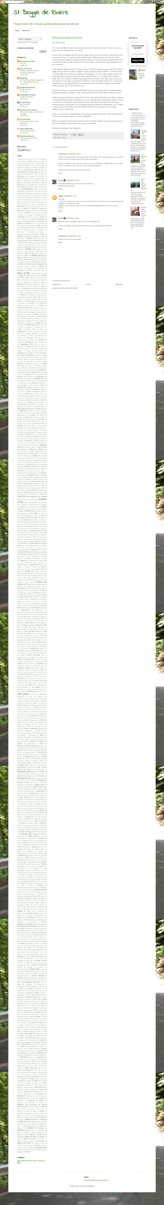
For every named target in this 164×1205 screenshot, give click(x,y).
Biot (43, 247)
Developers (29, 406)
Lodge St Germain (23, 707)
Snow (21, 1001)
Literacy (19, 703)
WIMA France (42, 1134)
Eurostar (30, 464)
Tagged (22, 1046)
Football (44, 496)
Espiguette (37, 460)
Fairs (25, 473)
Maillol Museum (21, 722)
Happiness (23, 560)
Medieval (41, 741)
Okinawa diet (40, 814)
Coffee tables (23, 359)
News (42, 797)
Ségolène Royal (22, 978)
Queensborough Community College (28, 902)
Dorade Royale (31, 428)
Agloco (19, 180)
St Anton (34, 1018)
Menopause (20, 748)
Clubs (37, 355)
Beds (20, 242)
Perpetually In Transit (27, 95)
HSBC (37, 597)
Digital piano (23, 410)
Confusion (20, 378)
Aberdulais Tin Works (30, 167)
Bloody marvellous (35, 257)
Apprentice (20, 206)
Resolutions (29, 924)
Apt (28, 206)
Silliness (31, 988)
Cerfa (45, 323)
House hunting (42, 595)
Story (20, 1033)
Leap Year (27, 680)
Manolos (37, 726)
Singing (19, 990)
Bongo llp (35, 262)
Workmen (34, 1139)
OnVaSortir (28, 821)
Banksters (20, 234)
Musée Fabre (39, 784)
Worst (19, 1141)
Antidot (26, 202)
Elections (41, 449)
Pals (36, 831)
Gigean (36, 528)
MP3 (43, 778)
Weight (32, 1130)
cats (29, 318)
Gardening (26, 520)
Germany (22, 528)
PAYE (19, 840)
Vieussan (31, 1109)
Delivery (30, 402)
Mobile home (36, 756)
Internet (19, 623)
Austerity (25, 219)
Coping (21, 380)
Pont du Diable (33, 870)
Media (42, 739)
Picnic (22, 855)
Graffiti (37, 541)
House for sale (30, 595)
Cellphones (30, 323)
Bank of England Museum (26, 229)
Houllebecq (43, 593)
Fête (35, 479)
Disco (42, 415)
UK (36, 1087)
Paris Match (21, 836)
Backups (19, 225)
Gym (45, 554)
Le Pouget (30, 678)
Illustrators (27, 607)
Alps (18, 189)
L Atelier (21, 646)
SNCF (45, 999)
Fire (29, 485)
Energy (27, 456)
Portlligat (22, 874)
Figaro (40, 481)
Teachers (44, 1048)
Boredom (20, 266)
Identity (25, 605)
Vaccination (40, 1094)
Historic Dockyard (39, 577)
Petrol (27, 847)
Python (35, 898)
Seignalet (33, 978)
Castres (36, 314)
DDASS (35, 400)
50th (43, 163)
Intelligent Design (39, 618)
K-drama (37, 640)
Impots (45, 607)
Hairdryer (20, 558)
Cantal (43, 297)
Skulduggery (21, 995)
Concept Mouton (39, 374)
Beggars (38, 242)
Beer (26, 242)
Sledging (42, 995)
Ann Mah (27, 195)
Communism (31, 370)
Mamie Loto (30, 724)
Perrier (19, 844)
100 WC (32, 159)
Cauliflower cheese (39, 318)
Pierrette (30, 855)
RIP (24, 930)
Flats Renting (21, 490)
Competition (41, 370)
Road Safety (25, 932)
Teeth (39, 1050)
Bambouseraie (40, 227)
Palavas (29, 831)
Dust (43, 436)
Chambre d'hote (39, 327)
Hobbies (19, 582)
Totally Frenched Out (27, 87)
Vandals (19, 1098)
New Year (23, 797)
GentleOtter (29, 526)
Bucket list (28, 280)
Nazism (19, 793)
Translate (34, 42)
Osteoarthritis (32, 825)
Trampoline (43, 1076)
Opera (36, 821)
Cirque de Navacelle (31, 348)
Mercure (29, 748)
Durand (36, 436)
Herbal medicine (22, 573)
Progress (44, 887)
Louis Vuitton (43, 711)
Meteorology (34, 750)
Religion (19, 917)
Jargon (39, 631)
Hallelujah (28, 558)
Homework (30, 586)
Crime (29, 391)
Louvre (29, 713)
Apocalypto (40, 204)
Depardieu (41, 404)
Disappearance (21, 415)
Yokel (43, 1145)
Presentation (43, 881)
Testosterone (43, 1055)
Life (19, 694)
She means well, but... (28, 61)
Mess (19, 750)
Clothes (22, 355)
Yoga (36, 1145)
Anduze (38, 191)
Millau (19, 754)
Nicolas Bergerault (34, 801)
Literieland (27, 703)
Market (26, 728)
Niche (24, 801)
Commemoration (42, 368)
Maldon (19, 724)
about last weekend (27, 136)
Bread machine (29, 275)
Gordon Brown (33, 534)
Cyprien (38, 396)
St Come (42, 1018)
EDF (35, 445)
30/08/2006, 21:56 (74, 154)
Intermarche (29, 620)
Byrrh (43, 288)
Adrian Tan (20, 174)
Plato (43, 857)
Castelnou (20, 314)
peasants (42, 840)
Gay (25, 524)
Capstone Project (36, 299)
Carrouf (19, 307)
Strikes (22, 1035)
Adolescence (34, 172)
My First (21, 789)
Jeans (35, 633)
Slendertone (21, 997)
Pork (35, 872)
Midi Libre (41, 752)
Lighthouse (20, 696)
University (41, 1089)
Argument (20, 210)
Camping (22, 295)
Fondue (42, 494)
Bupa (42, 284)
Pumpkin (28, 896)
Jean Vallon (27, 633)
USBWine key (37, 1091)
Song (18, 1008)
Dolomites (41, 419)
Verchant (20, 1104)
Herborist (31, 573)
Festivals (27, 479)
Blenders (20, 253)
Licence (21, 691)
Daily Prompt (29, 398)
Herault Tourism (39, 571)
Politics (22, 866)
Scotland (20, 973)
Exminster (44, 466)
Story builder (29, 1033)
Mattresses (20, 737)
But (38, 288)
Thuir (30, 1066)
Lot (44, 709)
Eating (28, 440)
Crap (26, 389)
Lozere (42, 713)
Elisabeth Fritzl (21, 453)
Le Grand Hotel (38, 676)
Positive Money (22, 877)
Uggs (31, 1087)
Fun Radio (41, 513)
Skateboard (20, 993)
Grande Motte (33, 543)
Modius (27, 758)
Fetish (25, 481)
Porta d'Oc (43, 872)
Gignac (42, 528)
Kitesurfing (31, 644)
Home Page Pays (39, 584)
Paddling (36, 829)
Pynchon (42, 896)
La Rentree (27, 659)
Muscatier (29, 784)
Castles (28, 314)
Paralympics (43, 831)
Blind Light (35, 253)
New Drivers (43, 795)
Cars (26, 308)
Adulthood (29, 174)
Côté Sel (33, 385)
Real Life (30, 911)
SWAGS (19, 1042)
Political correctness (32, 864)
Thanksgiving (40, 1057)
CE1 (35, 320)
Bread (21, 275)
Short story (40, 982)
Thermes (19, 1063)
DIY (26, 419)
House (21, 595)
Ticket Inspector (39, 1066)
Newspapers (30, 799)
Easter (21, 440)
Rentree (34, 920)
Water (25, 1126)
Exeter (37, 466)
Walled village (31, 1121)
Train (26, 1076)
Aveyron (41, 221)
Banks (42, 232)
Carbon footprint (30, 301)
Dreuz (45, 432)
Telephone (32, 1053)
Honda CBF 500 (34, 588)
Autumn (19, 221)
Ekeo (45, 447)
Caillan (21, 293)
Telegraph (23, 1053)
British (45, 275)
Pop (30, 872)
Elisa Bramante (40, 451)
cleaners (41, 350)
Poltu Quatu (31, 866)
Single (26, 990)
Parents (35, 834)
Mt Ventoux (20, 780)
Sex (35, 980)
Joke (42, 635)
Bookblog (23, 78)
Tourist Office (43, 1072)
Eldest (31, 449)
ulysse (45, 1087)
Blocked (42, 253)
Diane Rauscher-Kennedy (25, 408)
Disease (19, 417)
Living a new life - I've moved (144, 133)
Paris (42, 834)
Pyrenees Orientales (23, 898)
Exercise (28, 466)
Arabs (19, 208)
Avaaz (35, 221)
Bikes (27, 247)
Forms (29, 499)
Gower (31, 541)
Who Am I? (26, 31)
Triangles (28, 1083)
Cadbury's (36, 290)
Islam (24, 625)
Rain (34, 907)
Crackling (20, 389)
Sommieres (41, 1005)
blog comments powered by (96, 1180)
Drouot (34, 434)
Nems (40, 793)
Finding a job (21, 485)
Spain (38, 1012)
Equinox (21, 460)
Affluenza (41, 176)
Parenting (23, 834)
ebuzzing (35, 440)
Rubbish (22, 943)
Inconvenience (29, 614)
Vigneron (20, 1111)
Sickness (34, 986)
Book (21, 264)
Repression (20, 922)
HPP (31, 597)
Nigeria (45, 801)
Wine (27, 1137)
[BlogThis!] (75, 134)
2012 (42, 161)
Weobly (27, 1132)
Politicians (44, 864)
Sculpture (36, 973)
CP (35, 387)
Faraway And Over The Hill (28, 138)
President (30, 883)
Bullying (35, 284)
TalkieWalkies (32, 1046)
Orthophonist (21, 825)
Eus (36, 464)
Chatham (44, 333)
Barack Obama (39, 234)
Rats (34, 909)
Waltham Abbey (42, 1121)
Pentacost (35, 842)
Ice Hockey (27, 603)
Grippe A (40, 547)
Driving (21, 434)
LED (25, 683)
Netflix (27, 795)
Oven (20, 827)
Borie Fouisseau (31, 266)
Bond (28, 262)
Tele (45, 1050)
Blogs (42, 255)
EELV (33, 447)
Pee (18, 842)
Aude (18, 219)
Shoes (19, 982)
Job (20, 635)
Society (19, 1003)
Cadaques (28, 290)
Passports (41, 838)
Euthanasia (43, 464)
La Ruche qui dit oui (23, 661)
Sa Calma (42, 945)
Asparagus (30, 215)
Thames (30, 1057)
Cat (43, 314)
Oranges (29, 823)
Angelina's (30, 193)
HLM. (43, 580)
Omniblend (36, 819)
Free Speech (43, 504)
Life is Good (33, 694)
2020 (24, 163)
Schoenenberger (22, 969)
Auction (42, 217)
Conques (29, 378)
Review (21, 928)
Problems (40, 885)
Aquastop (35, 206)
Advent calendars (39, 174)
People (42, 842)
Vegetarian (31, 1100)
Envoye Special (42, 458)
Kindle (39, 642)
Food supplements (32, 496)
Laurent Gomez (42, 672)
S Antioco (34, 945)
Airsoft (36, 182)
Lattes (42, 670)
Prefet (35, 881)
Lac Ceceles (36, 661)
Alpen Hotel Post (39, 187)
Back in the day (25, 104)
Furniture (27, 515)
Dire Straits (36, 413)
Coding (45, 357)
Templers (20, 1055)
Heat (27, 567)
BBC (43, 236)
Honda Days (143, 208)
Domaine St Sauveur (37, 426)
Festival (37, 477)
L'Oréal (19, 650)
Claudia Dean (30, 350)
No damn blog (25, 102)
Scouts (28, 973)
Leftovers (31, 683)
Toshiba (25, 1072)
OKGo (32, 814)
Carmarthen (31, 303)
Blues (45, 257)
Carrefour (41, 305)
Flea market (31, 490)
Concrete (29, 376)
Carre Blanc (30, 305)
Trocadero (42, 1085)
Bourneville (40, 268)
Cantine (19, 299)
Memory (28, 746)
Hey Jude (27, 575)
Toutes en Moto (25, 1074)
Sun (35, 1038)
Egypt (39, 447)
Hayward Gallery (22, 564)
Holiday (40, 582)
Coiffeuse (39, 359)
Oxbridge (27, 827)
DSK (40, 434)
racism (35, 905)
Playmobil (20, 860)
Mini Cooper (34, 754)
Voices (32, 1117)
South (35, 1010)
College (44, 363)
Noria (34, 806)
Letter (35, 689)
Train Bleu (34, 1076)
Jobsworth (27, 635)
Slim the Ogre (31, 997)
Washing (34, 1124)
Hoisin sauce (29, 582)
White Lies (41, 1132)
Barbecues (20, 236)
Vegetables (20, 1100)
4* (34, 163)
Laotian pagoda (39, 668)
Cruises (19, 393)
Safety (29, 947)
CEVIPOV (38, 325)
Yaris (25, 1145)
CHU (35, 344)
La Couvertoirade (32, 653)
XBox (42, 1143)
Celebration (20, 323)
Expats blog (29, 468)
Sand (37, 958)
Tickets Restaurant (31, 1068)
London (35, 707)
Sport (31, 1016)
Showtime (29, 984)
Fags (42, 471)
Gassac (36, 522)
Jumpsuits (20, 640)
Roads (34, 932)
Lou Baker (33, 711)
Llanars (25, 705)
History (31, 580)
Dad (21, 398)
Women (42, 1136)
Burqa (43, 286)
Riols (18, 930)
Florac (32, 492)
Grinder (30, 547)
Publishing (20, 896)
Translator (32, 1078)
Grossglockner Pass (23, 550)
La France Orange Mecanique (28, 655)
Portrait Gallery (39, 874)
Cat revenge (21, 316)
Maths (42, 735)
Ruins (37, 943)
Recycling (39, 913)
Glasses (25, 530)
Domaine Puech (22, 426)
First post (36, 485)
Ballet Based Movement (26, 227)
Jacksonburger (21, 629)
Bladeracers (40, 251)
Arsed (21, 212)
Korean (44, 644)
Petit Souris (37, 844)
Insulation (28, 618)
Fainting (19, 473)
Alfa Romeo (41, 184)
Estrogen (29, 462)
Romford (29, 935)
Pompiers (36, 868)
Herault (19, 571)
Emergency (32, 453)
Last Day (34, 670)
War (28, 1124)
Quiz (28, 905)
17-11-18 (22, 161)
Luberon (19, 715)
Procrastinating (21, 887)
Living (19, 705)
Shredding (40, 984)
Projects (21, 890)
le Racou (40, 678)
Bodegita (44, 259)
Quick (43, 902)
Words (19, 1139)
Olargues (20, 817)
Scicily (21, 971)
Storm (45, 1031)
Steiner (19, 1029)
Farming (29, 475)
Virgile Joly (20, 1115)
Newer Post (57, 284)
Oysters (21, 829)
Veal (34, 1098)
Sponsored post (22, 1016)
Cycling (30, 396)
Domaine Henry (39, 423)
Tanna (19, 1048)
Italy (26, 627)
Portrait (30, 874)
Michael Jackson (30, 752)
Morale (19, 774)
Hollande (29, 584)
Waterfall (33, 1126)
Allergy (30, 187)
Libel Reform (43, 689)
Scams (34, 965)
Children (19, 342)
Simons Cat (40, 988)
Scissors (35, 971)
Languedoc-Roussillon (24, 668)
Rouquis (41, 937)
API (33, 204)
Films (36, 483)
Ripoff (29, 930)
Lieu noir (42, 691)
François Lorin (26, 504)
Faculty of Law (33, 471)
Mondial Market (27, 763)
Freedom (22, 507)
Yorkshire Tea (21, 1147)
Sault (42, 962)
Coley (38, 361)
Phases (29, 849)
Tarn (25, 1048)
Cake (27, 293)
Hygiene (19, 601)
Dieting (38, 408)
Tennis (27, 1055)
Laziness (40, 674)
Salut (21, 958)
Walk (35, 1119)
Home (17, 31)
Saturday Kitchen (32, 962)
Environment (30, 458)
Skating (29, 993)
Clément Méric (29, 353)
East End (44, 438)
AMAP (35, 189)
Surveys (41, 1040)
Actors (43, 170)
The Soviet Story (34, 1061)
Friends (28, 511)
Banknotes (20, 232)
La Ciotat (22, 653)
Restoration (43, 926)
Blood (25, 257)
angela (60, 196)
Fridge (21, 511)
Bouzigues (20, 270)
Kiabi (33, 642)
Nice (18, 801)
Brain (39, 273)
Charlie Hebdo (31, 329)
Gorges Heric (29, 539)
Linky (43, 701)
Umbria (27, 1089)
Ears (37, 438)
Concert (19, 376)
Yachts (19, 1145)
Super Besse (43, 1038)
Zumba (26, 1152)
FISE (43, 485)
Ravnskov (41, 909)
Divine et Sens (40, 417)
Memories (20, 746)
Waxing (41, 1126)
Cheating (22, 335)
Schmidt (40, 967)
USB (29, 1091)
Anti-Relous (38, 197)
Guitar (24, 554)
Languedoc (40, 663)
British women (24, 277)
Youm (30, 1147)
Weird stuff (40, 1130)
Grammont (22, 543)
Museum (19, 787)
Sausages (20, 965)
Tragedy (20, 1076)
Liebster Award (31, 691)
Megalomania (31, 743)
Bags (38, 225)
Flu (46, 492)
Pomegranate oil (22, 868)
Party (38, 836)
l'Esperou (33, 648)
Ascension (44, 212)
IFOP (37, 605)
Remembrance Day (33, 917)
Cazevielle (28, 320)
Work (26, 1139)
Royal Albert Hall (36, 939)
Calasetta (35, 293)
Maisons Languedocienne (37, 722)
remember (63, 48)
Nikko (30, 804)
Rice (43, 928)
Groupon (34, 550)
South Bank (43, 1010)
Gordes (24, 534)
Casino (35, 310)
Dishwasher (28, 417)
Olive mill (37, 817)
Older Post (119, 284)
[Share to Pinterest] (82, 134)
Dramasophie (30, 432)
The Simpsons (32, 1059)
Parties (30, 836)
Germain (44, 526)
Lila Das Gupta (32, 698)
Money (22, 765)
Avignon (19, 223)
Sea (43, 973)
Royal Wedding (42, 941)
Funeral (19, 515)
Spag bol (32, 1012)
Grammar (44, 541)
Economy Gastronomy (24, 445)
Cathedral (22, 318)
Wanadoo (22, 1124)
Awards (28, 223)
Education (43, 445)
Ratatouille (26, 909)
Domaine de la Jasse (24, 423)
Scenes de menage (25, 967)
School (63, 137)
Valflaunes (30, 1096)
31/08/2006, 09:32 (72, 180)
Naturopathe (40, 791)
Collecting (28, 363)
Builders (26, 282)
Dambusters (20, 400)
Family (42, 473)
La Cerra (44, 650)
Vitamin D (41, 1115)
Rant (40, 907)
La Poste (32, 657)
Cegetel (42, 320)
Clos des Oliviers (41, 353)
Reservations (33, 922)
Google (35, 532)
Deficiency (20, 402)
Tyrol (25, 1087)
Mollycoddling (36, 758)
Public (39, 892)
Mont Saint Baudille (35, 767)
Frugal (45, 511)
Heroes (39, 573)
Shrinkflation (21, 986)
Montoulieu (41, 769)
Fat (20, 477)
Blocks (19, 255)
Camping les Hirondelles (36, 295)
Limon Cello (28, 701)
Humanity (33, 599)
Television (40, 1053)
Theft (43, 1061)
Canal (28, 297)
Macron (36, 718)
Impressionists (25, 610)
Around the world (42, 210)
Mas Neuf (26, 733)
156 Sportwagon (42, 159)
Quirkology (20, 905)
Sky (28, 995)
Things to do (35, 1063)
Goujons (44, 539)
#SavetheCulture (22, 159)
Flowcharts (39, 492)
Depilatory (20, 406)
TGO (21, 1057)
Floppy (26, 492)
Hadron (36, 556)
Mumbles (41, 780)
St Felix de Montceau (23, 1020)
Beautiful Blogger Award (24, 240)
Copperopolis (41, 380)
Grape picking (29, 545)
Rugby (30, 943)
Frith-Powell (37, 511)
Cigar (42, 344)
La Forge (42, 653)
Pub (33, 892)
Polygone (41, 866)
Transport (41, 1078)
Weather (30, 1128)
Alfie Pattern (21, 187)
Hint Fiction (27, 577)
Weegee (40, 1128)
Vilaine (28, 1111)
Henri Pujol (40, 569)
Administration (21, 172)
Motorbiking (22, 778)
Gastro (19, 524)
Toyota (42, 1074)
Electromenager (28, 451)
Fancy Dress (21, 475)
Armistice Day (30, 210)
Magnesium (34, 720)
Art (26, 213)
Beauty (36, 240)
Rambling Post (137, 113)
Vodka (26, 1117)
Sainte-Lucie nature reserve (35, 954)
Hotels (35, 593)
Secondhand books (23, 975)
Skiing (37, 993)
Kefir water (26, 642)
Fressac (44, 509)
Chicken (31, 340)
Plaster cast (35, 857)
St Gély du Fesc (38, 1020)
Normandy (42, 806)
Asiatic (21, 215)
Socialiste (41, 1001)
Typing (19, 1087)
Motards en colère (38, 774)
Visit (34, 1115)
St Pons (35, 1025)
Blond (19, 257)
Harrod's (26, 562)
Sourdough (27, 1010)
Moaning (27, 756)
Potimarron (32, 877)
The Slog (24, 1061)
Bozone (32, 273)
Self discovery (42, 978)
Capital (27, 299)
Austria (33, 219)
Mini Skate (44, 754)
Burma (36, 286)
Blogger (26, 255)
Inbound (29, 612)
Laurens (32, 672)
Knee (38, 644)
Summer (28, 1038)
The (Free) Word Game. (27, 130)
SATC (21, 962)
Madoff (26, 720)
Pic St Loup (43, 853)
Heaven (35, 567)
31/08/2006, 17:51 (70, 196)
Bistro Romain (29, 251)
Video (43, 1106)
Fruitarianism (23, 513)
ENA (21, 456)
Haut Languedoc (38, 562)
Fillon (20, 483)
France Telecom (28, 502)
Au (28, 217)
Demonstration (21, 404)
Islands (31, 625)
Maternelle (32, 735)
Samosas (29, 958)
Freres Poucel (36, 509)
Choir (35, 342)
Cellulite (38, 323)
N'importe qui (36, 789)
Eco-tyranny (32, 443)
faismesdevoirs (33, 473)
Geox (37, 526)
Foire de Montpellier (30, 494)
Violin (37, 1113)
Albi (25, 184)
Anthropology (29, 197)
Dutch (19, 438)
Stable (43, 1025)
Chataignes (20, 331)
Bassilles (36, 236)
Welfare (19, 1132)
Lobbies (32, 705)
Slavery (34, 995)
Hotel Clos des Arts (25, 593)
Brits (34, 277)
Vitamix (19, 1117)
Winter (35, 1136)
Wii (26, 1134)
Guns (40, 554)
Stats (33, 1027)
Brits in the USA (26, 69)
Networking (34, 795)
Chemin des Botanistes (36, 335)
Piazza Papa (32, 853)
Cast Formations (22, 312)
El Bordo (23, 449)
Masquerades (43, 733)
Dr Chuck (20, 430)
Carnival (41, 303)
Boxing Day (40, 270)
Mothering (41, 776)
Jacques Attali (33, 629)
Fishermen (35, 488)
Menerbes (42, 746)
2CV (29, 163)
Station (28, 1027)
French (44, 507)
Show (19, 984)
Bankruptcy (31, 232)
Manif (29, 726)
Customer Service (38, 393)
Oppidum (44, 821)
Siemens (22, 988)
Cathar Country (42, 316)
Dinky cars (32, 410)
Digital (45, 408)
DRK (28, 434)
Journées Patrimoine (39, 637)
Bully (28, 284)
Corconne (20, 383)
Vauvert (27, 1098)
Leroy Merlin (29, 685)
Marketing (35, 728)
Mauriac (28, 737)
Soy (20, 1012)
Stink (32, 1031)
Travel (36, 1081)
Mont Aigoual (21, 767)
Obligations (30, 812)
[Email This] (72, 134)
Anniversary (35, 195)
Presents (22, 883)
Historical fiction (22, 580)
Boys (59, 137)
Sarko (45, 960)
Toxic (35, 1074)
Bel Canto (22, 245)
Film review (28, 483)
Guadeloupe (36, 552)
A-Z (33, 165)
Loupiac (21, 713)
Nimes (38, 804)
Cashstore (27, 310)
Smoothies (37, 999)
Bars (28, 236)
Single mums (35, 990)
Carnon (19, 305)
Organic (41, 823)
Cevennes (28, 325)
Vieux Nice (41, 1109)
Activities (35, 170)
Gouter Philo (23, 541)
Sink (43, 990)
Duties (25, 438)
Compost (33, 372)
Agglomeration (40, 178)
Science (27, 971)
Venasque (20, 1102)
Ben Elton (32, 245)
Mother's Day (21, 776)
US (24, 1091)
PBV (24, 840)
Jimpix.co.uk (43, 633)
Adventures (20, 176)
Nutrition (42, 810)
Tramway (22, 1078)
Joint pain (36, 635)
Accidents (27, 170)
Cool (45, 378)
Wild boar (33, 1134)
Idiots (31, 605)
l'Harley (42, 648)
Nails (43, 789)
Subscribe (137, 60)
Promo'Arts (40, 890)
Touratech (33, 1072)
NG (38, 799)
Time (42, 1068)
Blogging (34, 255)
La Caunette (35, 650)
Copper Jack (30, 380)
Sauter (28, 965)
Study (30, 1035)
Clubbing (30, 355)
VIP (43, 1113)
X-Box (36, 1143)
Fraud (35, 504)
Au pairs (34, 217)
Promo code (30, 890)
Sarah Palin (29, 960)
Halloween (37, 558)
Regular (30, 915)
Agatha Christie (28, 178)
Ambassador (21, 191)
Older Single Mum (26, 129)
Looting (37, 709)
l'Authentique (43, 646)
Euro (23, 464)
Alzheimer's (26, 189)
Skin (43, 993)
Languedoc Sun (38, 665)
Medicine (33, 741)
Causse (19, 320)
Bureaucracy (21, 286)
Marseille (38, 731)
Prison (22, 885)
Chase (42, 329)
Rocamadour (43, 932)
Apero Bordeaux (22, 204)
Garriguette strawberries (24, 522)
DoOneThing (21, 428)
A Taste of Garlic (23, 165)
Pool (25, 872)
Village (35, 1111)
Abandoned (40, 165)
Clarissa (19, 350)
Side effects (43, 986)
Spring (38, 1016)
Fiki (46, 481)
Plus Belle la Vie (34, 862)
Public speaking (30, 894)
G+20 (34, 515)
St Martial (28, 1025)
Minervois (26, 754)
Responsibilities (40, 924)
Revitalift (29, 928)
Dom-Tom (20, 421)
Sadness (20, 947)
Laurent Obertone (24, 674)
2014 (18, 163)
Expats (21, 468)
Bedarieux (44, 240)
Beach (29, 238)
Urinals (19, 1091)
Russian (26, 945)
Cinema (28, 346)
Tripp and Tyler (31, 1085)
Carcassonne (43, 301)
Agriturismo (27, 180)
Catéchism (31, 316)
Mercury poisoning (39, 748)
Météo (26, 750)
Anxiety (33, 202)
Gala (39, 515)
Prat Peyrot (27, 881)
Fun (31, 513)
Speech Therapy (39, 1014)
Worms (42, 1139)
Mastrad (22, 735)
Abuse (19, 170)
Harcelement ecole (35, 560)
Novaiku (19, 810)
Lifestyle (41, 694)
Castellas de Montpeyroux (37, 312)
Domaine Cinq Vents (38, 421)
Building (35, 282)
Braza (45, 273)
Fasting (44, 475)
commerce (22, 370)
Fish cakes (26, 488)
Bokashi (21, 262)
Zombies (38, 1149)
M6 (30, 718)
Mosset (27, 774)
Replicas (42, 920)
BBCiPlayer (20, 238)
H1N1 (29, 556)
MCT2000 (36, 737)
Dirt (43, 413)
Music (36, 787)
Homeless (20, 586)
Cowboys (29, 387)
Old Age (28, 817)
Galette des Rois (24, 517)
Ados (42, 172)
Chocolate (28, 342)
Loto (18, 711)
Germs (29, 528)
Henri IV (30, 569)
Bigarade (20, 247)
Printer (45, 883)
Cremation (44, 389)
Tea (37, 1048)
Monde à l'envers (31, 761)
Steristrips (37, 1029)
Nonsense (28, 806)
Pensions (25, 842)
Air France (27, 182)
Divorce (19, 419)
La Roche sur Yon (39, 659)
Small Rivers (27, 999)
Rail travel (27, 907)
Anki (20, 195)
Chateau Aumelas (33, 331)
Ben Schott (41, 245)
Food (19, 496)
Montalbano (30, 769)
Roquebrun (37, 935)
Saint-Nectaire (34, 952)
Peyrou (42, 847)
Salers (27, 956)
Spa (25, 1012)
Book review (32, 264)
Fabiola (42, 468)
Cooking (37, 378)
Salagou (19, 956)
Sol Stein (32, 1005)
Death (42, 400)
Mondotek (37, 763)
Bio (39, 247)
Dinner (40, 410)
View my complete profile (141, 76)
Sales (33, 956)
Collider (22, 366)
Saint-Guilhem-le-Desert (34, 950)
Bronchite (41, 277)
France (43, 499)
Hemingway (20, 569)
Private (31, 885)
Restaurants (21, 926)
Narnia (19, 791)
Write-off (32, 1141)
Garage (42, 517)
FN (20, 494)
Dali (43, 398)
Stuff (38, 1035)
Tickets (19, 1068)
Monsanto (41, 765)
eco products (21, 443)
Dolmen (33, 419)
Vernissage (33, 1104)
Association (20, 217)
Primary (38, 883)
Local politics (41, 705)
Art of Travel (34, 212)
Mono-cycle (32, 765)
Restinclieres (33, 926)
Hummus (41, 599)
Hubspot (44, 597)
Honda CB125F (22, 588)
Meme (41, 743)
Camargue (44, 293)
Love (35, 713)
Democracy (40, 402)
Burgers (29, 286)
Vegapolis (41, 1098)
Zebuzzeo (26, 1149)
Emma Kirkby (43, 453)
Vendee (41, 1102)
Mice (21, 752)
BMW (20, 259)
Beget (31, 242)
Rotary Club (32, 937)
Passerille (31, 838)
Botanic (41, 266)
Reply (60, 173)
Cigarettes (20, 346)
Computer (28, 374)
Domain (27, 421)
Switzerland (25, 1044)
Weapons (20, 1128)
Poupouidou (23, 879)
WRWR (29, 1143)
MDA (21, 739)
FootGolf (22, 499)
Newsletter (20, 799)
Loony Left (29, 709)
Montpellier (21, 771)
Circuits (36, 346)
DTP (45, 434)
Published (41, 894)
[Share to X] (77, 134)
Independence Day (25, 616)
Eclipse (42, 440)
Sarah (60, 180)
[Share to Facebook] (80, 134)
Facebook (20, 471)
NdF (25, 793)
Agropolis (36, 180)
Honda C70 (40, 586)
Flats (42, 488)
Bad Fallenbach (30, 225)
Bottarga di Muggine (24, 268)
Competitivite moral (22, 372)
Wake (21, 1119)
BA (34, 223)
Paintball (44, 829)
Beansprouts (40, 238)
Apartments (41, 202)
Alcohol (32, 184)
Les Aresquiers (40, 685)
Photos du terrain (25, 89)
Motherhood (32, 776)
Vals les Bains (40, 1096)
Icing (41, 603)
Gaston (42, 522)
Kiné (45, 642)
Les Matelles (36, 687)
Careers (22, 303)
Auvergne (27, 221)
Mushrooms (28, 787)
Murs (35, 782)
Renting (26, 920)
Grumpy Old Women (23, 552)
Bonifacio (44, 262)
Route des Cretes (22, 939)
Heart (39, 564)
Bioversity (20, 249)
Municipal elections (23, 782)
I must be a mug (39, 601)
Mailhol (42, 720)
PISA (36, 855)
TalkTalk (42, 1046)
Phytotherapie (21, 853)
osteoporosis (43, 825)
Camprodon (20, 297)
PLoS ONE (30, 860)
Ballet (45, 225)
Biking (33, 247)
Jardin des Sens (29, 631)
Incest (21, 614)
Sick (28, 986)
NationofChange (29, 791)
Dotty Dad (42, 428)
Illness (19, 607)
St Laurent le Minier (35, 1023)
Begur (45, 242)
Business (26, 288)
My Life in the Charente (28, 110)
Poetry (45, 862)
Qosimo (42, 898)
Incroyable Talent (42, 614)
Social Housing (31, 1001)
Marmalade (29, 731)
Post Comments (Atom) (70, 288)
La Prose (40, 657)
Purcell (35, 896)
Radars (42, 905)
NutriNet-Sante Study (30, 810)
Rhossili (37, 928)
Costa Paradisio (22, 385)
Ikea (43, 605)
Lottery (25, 711)
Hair (43, 556)
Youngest (39, 1147)
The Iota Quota (25, 119)
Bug (18, 282)
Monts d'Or (34, 771)
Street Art (38, 1033)
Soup (35, 1008)
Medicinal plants (22, 741)
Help (42, 567)
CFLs (21, 327)
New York (34, 797)
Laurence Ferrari (22, 672)
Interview (27, 623)
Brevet (39, 275)
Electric (19, 451)
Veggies (41, 1100)
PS (29, 892)
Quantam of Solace (31, 900)
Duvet (31, 438)
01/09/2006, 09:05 (72, 218)
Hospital (34, 590)
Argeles (42, 208)
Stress (45, 1033)
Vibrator (36, 1106)
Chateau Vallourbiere (32, 333)
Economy (41, 443)
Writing (19, 1143)
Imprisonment (39, 610)
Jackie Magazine (38, 627)
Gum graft (32, 554)
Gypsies (22, 556)
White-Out (20, 1134)
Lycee (39, 715)
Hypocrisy (28, 601)
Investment (41, 623)
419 (38, 163)
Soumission (27, 1008)
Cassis (42, 310)
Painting (21, 831)
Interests (19, 620)
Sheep (42, 980)
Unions (34, 1089)
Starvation (20, 1027)
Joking (19, 637)
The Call (22, 63)
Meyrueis (44, 750)
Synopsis (34, 1044)
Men (35, 746)
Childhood (41, 340)
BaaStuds (41, 223)
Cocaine (21, 357)
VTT (38, 1117)
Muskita (44, 787)
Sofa (18, 1005)
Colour (30, 366)
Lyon (25, 718)
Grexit (22, 547)
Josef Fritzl (27, 637)
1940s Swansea (33, 161)
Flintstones (41, 490)
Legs (38, 683)
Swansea (28, 1042)
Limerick (42, 698)
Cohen (32, 359)
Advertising (31, 176)
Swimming (37, 1042)
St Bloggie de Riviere (41, 12)
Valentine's (20, 1096)
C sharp (19, 290)
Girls (18, 530)
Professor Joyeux (33, 887)
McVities (44, 737)
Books (41, 264)
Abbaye (19, 167)
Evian (21, 466)
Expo (36, 468)
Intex (34, 623)
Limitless (19, 701)
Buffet (43, 280)
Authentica (41, 219)
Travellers (44, 1081)
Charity (19, 329)
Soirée (25, 1005)
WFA (33, 1132)
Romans (21, 935)
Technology (23, 1050)
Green (45, 545)
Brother (19, 280)
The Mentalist (21, 1059)
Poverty (31, 879)
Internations (40, 620)
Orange (21, 823)
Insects (42, 616)
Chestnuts (30, 337)
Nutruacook (20, 812)
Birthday (29, 249)
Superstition (32, 1040)
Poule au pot (43, 877)
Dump (28, 436)
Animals (44, 193)
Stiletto (26, 1031)
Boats (26, 259)
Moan (21, 756)
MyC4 (27, 789)
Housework (23, 597)
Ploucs (39, 860)
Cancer (35, 297)
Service (29, 980)
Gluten (45, 530)
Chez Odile (40, 337)
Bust (33, 288)
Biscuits (38, 249)
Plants (27, 857)
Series (21, 980)
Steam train (41, 1027)
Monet (45, 763)
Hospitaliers (43, 590)
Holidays (20, 584)
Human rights (24, 599)
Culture (27, 393)
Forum (35, 499)
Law (34, 674)
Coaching (44, 355)
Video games (21, 1109)
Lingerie (36, 701)
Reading (19, 911)
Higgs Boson (37, 575)
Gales (45, 515)
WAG (45, 1117)
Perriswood (27, 844)
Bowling (30, 270)
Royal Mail (32, 941)
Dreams (38, 432)
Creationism (34, 389)
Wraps (25, 1141)
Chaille (28, 327)
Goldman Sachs (25, 532)
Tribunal (36, 1083)
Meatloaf (34, 739)
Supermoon (22, 1040)
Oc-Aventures (40, 812)
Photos (41, 851)
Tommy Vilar (37, 1070)
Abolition (42, 167)
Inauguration (21, 612)
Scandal (41, 965)
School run (43, 969)
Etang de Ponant (39, 462)
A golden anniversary (26, 97)
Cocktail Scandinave (33, 357)
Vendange (31, 1102)
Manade (41, 724)
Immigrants (36, 607)
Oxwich (35, 827)
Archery (26, 208)
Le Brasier (28, 676)
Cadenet (44, 290)
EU (18, 464)
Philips (19, 851)
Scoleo (43, 971)
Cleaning (20, 353)
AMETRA (30, 191)
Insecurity (20, 618)
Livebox (42, 703)
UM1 (21, 1089)
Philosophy (30, 851)
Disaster (33, 415)
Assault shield (40, 215)
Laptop (19, 670)
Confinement (40, 376)
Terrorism (34, 1055)
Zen (32, 1149)
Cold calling (30, 361)
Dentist (32, 404)
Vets (30, 1106)
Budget (36, 280)
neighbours (32, 793)
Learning (36, 680)
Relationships (40, 915)
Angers (37, 193)
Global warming (35, 530)
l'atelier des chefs (31, 646)
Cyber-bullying (21, 396)
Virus (28, 1115)
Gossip (37, 539)
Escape (29, 460)
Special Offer (27, 1014)
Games (35, 517)
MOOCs (42, 771)
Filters (43, 483)
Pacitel (29, 829)
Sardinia (37, 960)
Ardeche (34, 208)
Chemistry (20, 337)
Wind (21, 1136)
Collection (36, 363)
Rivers (35, 930)
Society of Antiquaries (31, 1003)
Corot (27, 383)
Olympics (27, 819)
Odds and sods (22, 814)
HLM (37, 580)
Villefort (42, 1111)
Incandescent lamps (41, 612)
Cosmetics (42, 383)
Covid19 (20, 387)
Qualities (19, 900)
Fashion (37, 475)
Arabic (43, 206)
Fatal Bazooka (28, 477)
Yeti (31, 1145)
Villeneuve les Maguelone (25, 1113)
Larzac (27, 670)
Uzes (25, 1094)
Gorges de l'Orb (31, 537)
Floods (19, 492)
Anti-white (36, 199)
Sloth (40, 997)
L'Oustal (26, 650)
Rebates (41, 911)
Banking (41, 229)
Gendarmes (33, 524)
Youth (19, 1149)
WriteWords (40, 1141)
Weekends (21, 1130)
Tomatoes (27, 1070)
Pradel (38, 879)
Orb (36, 823)
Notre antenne (22, 808)
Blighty (27, 253)
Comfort (32, 368)
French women (24, 509)
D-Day (45, 396)
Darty (28, 400)
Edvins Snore (25, 447)
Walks (21, 1122)
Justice (29, 640)
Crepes (22, 391)
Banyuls (28, 234)
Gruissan (42, 550)
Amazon (42, 189)
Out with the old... (144, 157)
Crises (36, 391)
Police (21, 864)
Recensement (21, 913)
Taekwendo (43, 1044)
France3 (37, 502)
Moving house (35, 778)
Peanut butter (33, 840)
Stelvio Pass (28, 1029)
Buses (19, 288)
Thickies (27, 1063)
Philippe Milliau (39, 849)
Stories (39, 1031)
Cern (20, 325)
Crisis (42, 391)
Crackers (42, 387)
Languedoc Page (23, 665)
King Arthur (22, 644)
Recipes (31, 913)
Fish (18, 488)
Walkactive (43, 1119)
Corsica (33, 383)
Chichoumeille (21, 340)
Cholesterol (43, 342)
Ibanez (19, 603)
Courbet (41, 385)
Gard (18, 520)
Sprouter (27, 1018)
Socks (42, 1003)
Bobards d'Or (35, 259)
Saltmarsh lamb (42, 956)
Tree (21, 1083)
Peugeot (34, 847)
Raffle (19, 907)
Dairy (37, 398)
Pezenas (20, 849)
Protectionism (21, 892)
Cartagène (35, 307)
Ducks (21, 436)
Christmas (24, 344)
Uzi (32, 1094)
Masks (34, 733)
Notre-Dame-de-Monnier (37, 808)
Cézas (45, 325)
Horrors (27, 590)
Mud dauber (31, 780)
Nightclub (22, 804)
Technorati (32, 1050)
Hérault (27, 571)
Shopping (28, 982)
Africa (19, 178)
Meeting (19, 743)
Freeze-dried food (33, 507)
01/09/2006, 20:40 (74, 236)
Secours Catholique (38, 975)
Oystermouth (43, 827)
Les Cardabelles (22, 687)
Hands (45, 558)
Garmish (42, 520)
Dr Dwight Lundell (31, 430)
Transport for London (24, 1081)
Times (19, 1070)
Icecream (35, 603)
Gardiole (34, 520)
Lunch (32, 716)
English (35, 456)
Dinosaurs (27, 413)
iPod (18, 625)
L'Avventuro (23, 648)
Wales (28, 1119)
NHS (43, 799)
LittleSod (35, 703)
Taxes (31, 1048)
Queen (42, 900)
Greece (38, 545)
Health (32, 565)
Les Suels (28, 689)
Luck (26, 715)
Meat (27, 739)
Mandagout (20, 726)
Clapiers (42, 348)
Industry (35, 616)
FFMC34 (32, 481)
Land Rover (30, 663)
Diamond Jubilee (40, 406)
